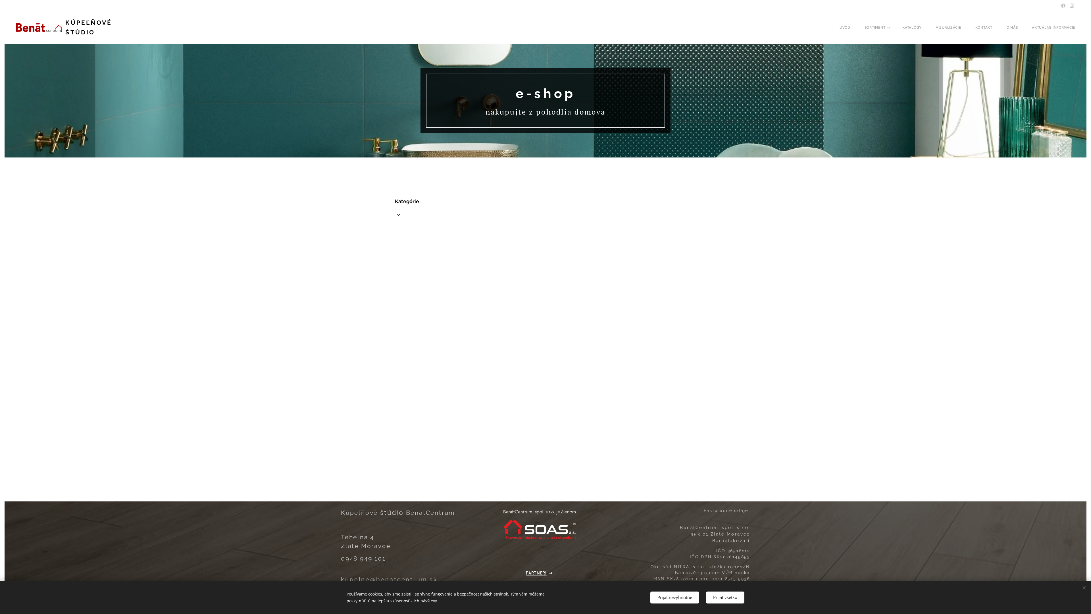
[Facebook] (1063, 6)
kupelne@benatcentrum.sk (389, 579)
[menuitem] (847, 27)
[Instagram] (1071, 6)
